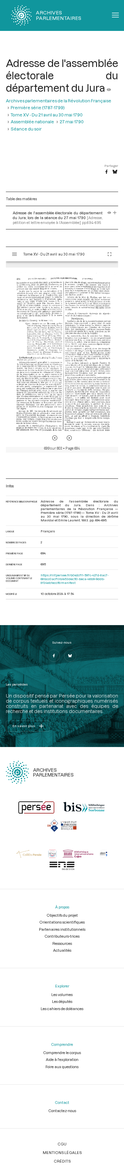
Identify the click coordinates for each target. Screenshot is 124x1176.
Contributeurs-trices (62, 936)
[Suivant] (69, 438)
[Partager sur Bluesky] (115, 172)
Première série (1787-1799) (38, 107)
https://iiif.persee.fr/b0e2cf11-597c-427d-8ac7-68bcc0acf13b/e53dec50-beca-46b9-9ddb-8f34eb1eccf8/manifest (74, 579)
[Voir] (109, 87)
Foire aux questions (62, 1066)
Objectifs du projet (62, 915)
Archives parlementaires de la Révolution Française (58, 100)
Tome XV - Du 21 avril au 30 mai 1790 (47, 114)
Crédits (62, 1161)
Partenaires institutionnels (62, 929)
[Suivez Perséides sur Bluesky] (70, 655)
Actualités (62, 950)
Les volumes (62, 994)
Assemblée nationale (32, 121)
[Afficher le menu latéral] (14, 254)
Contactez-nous (62, 1110)
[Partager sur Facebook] (106, 172)
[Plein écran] (109, 254)
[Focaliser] (115, 213)
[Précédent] (55, 438)
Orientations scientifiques (62, 922)
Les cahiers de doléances (62, 1008)
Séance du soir (26, 128)
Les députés (62, 1001)
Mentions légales (62, 1152)
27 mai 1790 (72, 121)
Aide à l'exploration (62, 1059)
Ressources (62, 943)
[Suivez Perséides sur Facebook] (54, 655)
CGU (62, 1144)
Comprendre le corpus (62, 1052)
